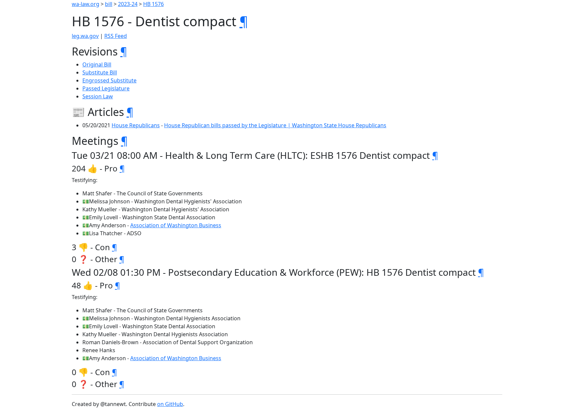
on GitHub (170, 404)
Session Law (97, 96)
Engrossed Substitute (109, 80)
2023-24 (128, 4)
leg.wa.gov (85, 36)
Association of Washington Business (175, 225)
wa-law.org (85, 4)
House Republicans (136, 125)
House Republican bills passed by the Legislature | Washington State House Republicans (275, 125)
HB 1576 (153, 4)
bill (108, 4)
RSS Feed (115, 36)
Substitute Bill (99, 72)
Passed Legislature (106, 88)
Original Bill (96, 64)
